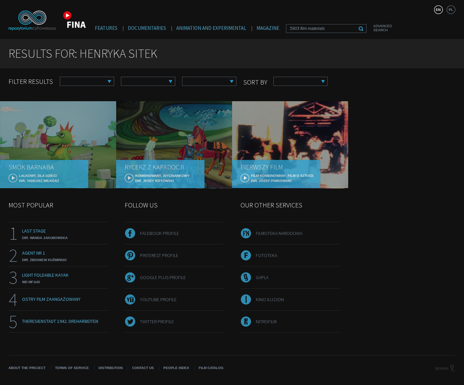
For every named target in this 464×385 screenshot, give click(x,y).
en (438, 10)
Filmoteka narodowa (279, 233)
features (106, 28)
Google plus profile (163, 277)
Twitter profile (157, 321)
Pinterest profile (159, 255)
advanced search (382, 28)
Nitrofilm (266, 321)
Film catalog (211, 368)
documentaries (147, 28)
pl (451, 10)
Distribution (111, 368)
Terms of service (72, 368)
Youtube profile (158, 299)
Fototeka (266, 255)
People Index (176, 368)
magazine (267, 28)
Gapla (262, 277)
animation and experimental (211, 28)
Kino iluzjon (270, 299)
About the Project (27, 368)
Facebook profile (159, 233)
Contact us (143, 368)
